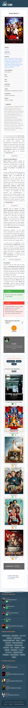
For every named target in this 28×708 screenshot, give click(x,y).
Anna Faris (7, 58)
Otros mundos (23, 635)
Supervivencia (15, 635)
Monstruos (9, 638)
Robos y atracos (17, 638)
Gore (12, 647)
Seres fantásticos (14, 654)
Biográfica (22, 654)
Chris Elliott (14, 61)
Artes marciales (9, 652)
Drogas (14, 657)
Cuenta (5, 704)
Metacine (19, 361)
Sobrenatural (14, 650)
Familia (22, 647)
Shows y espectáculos (17, 642)
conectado (10, 577)
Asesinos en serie (18, 645)
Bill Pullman (11, 60)
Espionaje (7, 650)
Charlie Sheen (8, 61)
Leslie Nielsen (8, 64)
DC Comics (6, 647)
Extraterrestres (10, 361)
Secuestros (8, 642)
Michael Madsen (16, 64)
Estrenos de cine (6, 635)
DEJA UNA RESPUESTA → (18, 566)
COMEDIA (14, 371)
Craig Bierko (13, 62)
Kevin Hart (18, 62)
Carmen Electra (18, 60)
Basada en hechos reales (8, 640)
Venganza (17, 647)
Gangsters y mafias (18, 652)
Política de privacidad (19, 704)
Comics (23, 640)
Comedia (7, 49)
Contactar (11, 704)
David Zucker (8, 53)
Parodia (14, 364)
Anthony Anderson (14, 58)
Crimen (17, 640)
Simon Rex (11, 67)
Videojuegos (6, 654)
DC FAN (14, 344)
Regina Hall (12, 65)
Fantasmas (21, 649)
